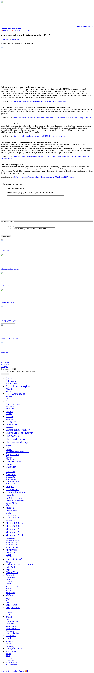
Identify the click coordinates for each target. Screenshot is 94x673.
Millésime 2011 (14, 525)
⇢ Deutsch (5, 365)
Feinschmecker (11, 459)
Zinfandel (9, 667)
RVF (7, 600)
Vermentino (10, 631)
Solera (8, 614)
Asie (7, 401)
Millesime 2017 (11, 543)
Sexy (7, 610)
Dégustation (12, 454)
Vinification (11, 651)
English (27, 31)
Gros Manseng (11, 479)
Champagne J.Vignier (9, 321)
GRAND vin (10, 472)
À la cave (10, 378)
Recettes (9, 590)
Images (10, 486)
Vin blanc (11, 638)
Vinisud (8, 654)
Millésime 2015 (12, 538)
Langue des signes (16, 492)
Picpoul (9, 569)
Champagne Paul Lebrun (10, 269)
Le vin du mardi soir (15, 500)
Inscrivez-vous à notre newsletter (13, 371)
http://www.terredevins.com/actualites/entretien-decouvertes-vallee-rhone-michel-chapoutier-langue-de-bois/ (52, 118)
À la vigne (11, 380)
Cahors (9, 416)
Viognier (9, 658)
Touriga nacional (12, 621)
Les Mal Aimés (11, 503)
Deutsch (16, 31)
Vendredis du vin (13, 628)
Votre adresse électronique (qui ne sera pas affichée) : (26, 229)
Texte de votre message (15, 189)
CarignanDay (11, 424)
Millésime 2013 (14, 532)
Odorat (8, 562)
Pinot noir (10, 575)
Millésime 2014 (14, 535)
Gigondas (11, 466)
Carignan (11, 421)
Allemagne (9, 391)
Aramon (9, 396)
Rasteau (8, 588)
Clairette (9, 450)
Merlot (8, 513)
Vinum (8, 656)
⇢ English (4, 367)
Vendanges (11, 625)
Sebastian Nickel (18, 39)
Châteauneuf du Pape (17, 442)
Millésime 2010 (14, 522)
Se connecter (5, 671)
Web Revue (10, 660)
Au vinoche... (13, 403)
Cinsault (9, 447)
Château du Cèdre (7, 302)
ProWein (9, 581)
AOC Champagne (15, 393)
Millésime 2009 (12, 520)
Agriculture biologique (18, 386)
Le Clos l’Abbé (6, 286)
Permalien (4, 39)
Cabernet (9, 414)
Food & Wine (13, 461)
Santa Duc (4, 352)
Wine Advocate (12, 662)
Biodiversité (10, 406)
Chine (8, 445)
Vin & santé (11, 635)
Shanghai (9, 612)
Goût (8, 469)
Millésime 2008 (12, 517)
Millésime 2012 (14, 528)
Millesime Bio (12, 547)
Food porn (9, 464)
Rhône (9, 595)
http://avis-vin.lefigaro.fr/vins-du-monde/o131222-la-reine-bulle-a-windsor (39, 136)
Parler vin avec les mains (10, 338)
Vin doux (10, 641)
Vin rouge (9, 646)
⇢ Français (5, 362)
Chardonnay (12, 435)
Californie (9, 419)
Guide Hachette (12, 481)
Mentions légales (17, 671)
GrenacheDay (11, 477)
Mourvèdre (10, 552)
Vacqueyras (10, 623)
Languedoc (10, 495)
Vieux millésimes (13, 633)
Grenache (11, 474)
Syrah (9, 616)
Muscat (8, 555)
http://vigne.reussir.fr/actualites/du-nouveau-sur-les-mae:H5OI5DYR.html (39, 101)
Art (7, 399)
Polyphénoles (10, 577)
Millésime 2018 (11, 545)
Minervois (11, 549)
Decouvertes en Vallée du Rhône (17, 452)
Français (6, 31)
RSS (28, 671)
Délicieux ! (10, 457)
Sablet (8, 602)
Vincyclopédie (14, 648)
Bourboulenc (10, 409)
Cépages (9, 427)
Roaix (8, 598)
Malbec (10, 507)
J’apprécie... (12, 489)
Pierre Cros (5, 251)
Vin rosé (9, 644)
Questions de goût (13, 586)
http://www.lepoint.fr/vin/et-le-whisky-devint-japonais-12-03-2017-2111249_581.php (44, 177)
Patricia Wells (10, 567)
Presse (8, 579)
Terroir (8, 619)
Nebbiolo (9, 557)
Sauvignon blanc (13, 607)
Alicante (9, 389)
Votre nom (11, 226)
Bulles (9, 411)
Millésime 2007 (11, 515)
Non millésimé (14, 559)
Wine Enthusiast (11, 665)
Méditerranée (11, 510)
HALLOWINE (11, 484)
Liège (8, 505)
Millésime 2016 (12, 540)
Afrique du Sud (11, 383)
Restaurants (10, 593)
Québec (8, 584)
